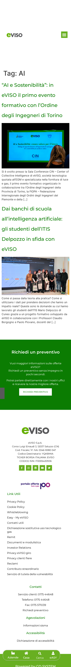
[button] (64, 34)
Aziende (13, 657)
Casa (26, 657)
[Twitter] (49, 468)
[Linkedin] (35, 468)
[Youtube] (42, 468)
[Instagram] (29, 468)
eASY (53, 657)
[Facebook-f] (22, 468)
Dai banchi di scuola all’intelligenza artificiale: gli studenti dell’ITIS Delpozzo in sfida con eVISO (32, 229)
